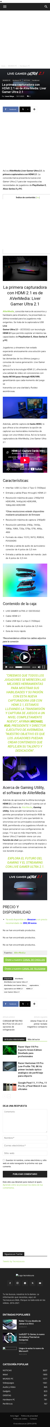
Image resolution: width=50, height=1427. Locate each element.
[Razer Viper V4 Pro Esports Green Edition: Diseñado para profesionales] (10, 1050)
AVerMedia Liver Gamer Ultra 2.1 (16, 982)
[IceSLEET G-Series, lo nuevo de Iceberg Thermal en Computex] (10, 1338)
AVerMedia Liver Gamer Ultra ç (15, 985)
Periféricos (35, 80)
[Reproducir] (6, 667)
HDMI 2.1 (29, 989)
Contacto (33, 1419)
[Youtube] (40, 1283)
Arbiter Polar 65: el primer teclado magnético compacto (37, 1024)
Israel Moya (9, 96)
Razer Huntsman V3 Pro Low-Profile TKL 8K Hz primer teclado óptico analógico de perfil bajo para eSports (30, 1069)
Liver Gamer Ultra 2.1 (12, 992)
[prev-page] (4, 1096)
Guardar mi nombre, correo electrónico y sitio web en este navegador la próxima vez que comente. (25, 1163)
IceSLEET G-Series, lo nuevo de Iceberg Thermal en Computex (32, 1337)
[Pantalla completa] (43, 667)
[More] (34, 109)
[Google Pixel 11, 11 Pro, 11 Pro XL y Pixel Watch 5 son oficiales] (10, 1086)
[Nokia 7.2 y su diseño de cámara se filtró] (10, 1324)
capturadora (34, 985)
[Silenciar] (39, 667)
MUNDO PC (12, 66)
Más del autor (34, 1039)
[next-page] (9, 1096)
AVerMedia (27, 807)
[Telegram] (25, 1283)
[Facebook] (10, 1283)
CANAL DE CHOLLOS (34, 959)
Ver (37, 197)
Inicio (3, 66)
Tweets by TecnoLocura (13, 1261)
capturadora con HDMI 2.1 (13, 989)
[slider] (22, 667)
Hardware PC (25, 66)
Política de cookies (20, 1419)
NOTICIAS (27, 80)
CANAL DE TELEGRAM (33, 968)
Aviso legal (14, 1416)
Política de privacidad (29, 1416)
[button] (46, 6)
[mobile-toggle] (4, 6)
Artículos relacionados (14, 1039)
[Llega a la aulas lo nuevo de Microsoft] (10, 1351)
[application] (25, 657)
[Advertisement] (25, 37)
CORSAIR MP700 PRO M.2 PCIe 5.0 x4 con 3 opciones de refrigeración (12, 1025)
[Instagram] (17, 1283)
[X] (32, 1283)
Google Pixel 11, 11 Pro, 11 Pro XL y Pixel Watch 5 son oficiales (32, 1086)
